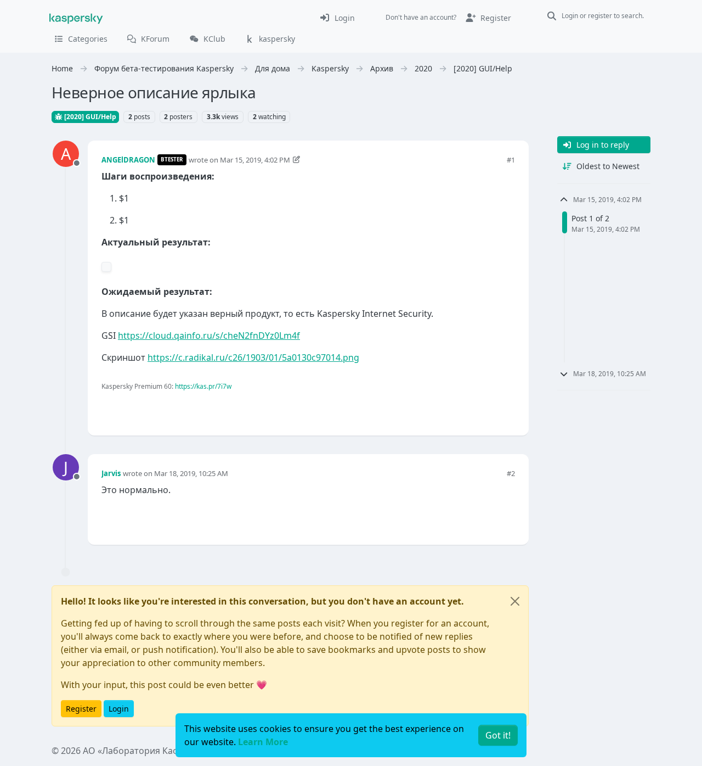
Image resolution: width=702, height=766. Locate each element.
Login (119, 708)
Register (81, 708)
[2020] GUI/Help (89, 116)
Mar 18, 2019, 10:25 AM (191, 473)
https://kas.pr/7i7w (203, 386)
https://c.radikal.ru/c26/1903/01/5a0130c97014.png (253, 357)
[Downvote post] (505, 408)
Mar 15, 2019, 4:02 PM (255, 160)
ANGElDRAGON (128, 160)
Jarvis (111, 473)
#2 (511, 473)
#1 (511, 160)
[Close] (515, 601)
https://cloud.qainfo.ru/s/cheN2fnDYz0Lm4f (209, 335)
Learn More (263, 742)
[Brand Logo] (76, 17)
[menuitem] (337, 17)
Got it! (498, 735)
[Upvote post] (467, 408)
